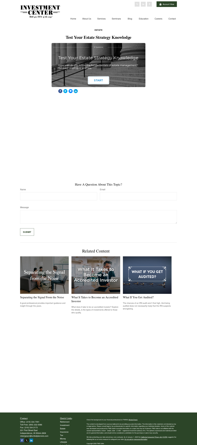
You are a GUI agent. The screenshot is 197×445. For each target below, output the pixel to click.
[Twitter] (137, 4)
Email (102, 189)
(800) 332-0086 (35, 424)
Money (63, 438)
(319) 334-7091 (32, 421)
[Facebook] (149, 4)
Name (23, 189)
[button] (73, 18)
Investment (64, 425)
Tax (61, 435)
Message (24, 207)
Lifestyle (63, 442)
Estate (62, 428)
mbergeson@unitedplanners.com (34, 436)
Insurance (64, 431)
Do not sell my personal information (135, 439)
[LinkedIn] (143, 4)
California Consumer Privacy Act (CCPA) (154, 437)
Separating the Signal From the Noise (42, 297)
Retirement (64, 421)
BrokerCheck (133, 420)
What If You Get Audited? (138, 297)
